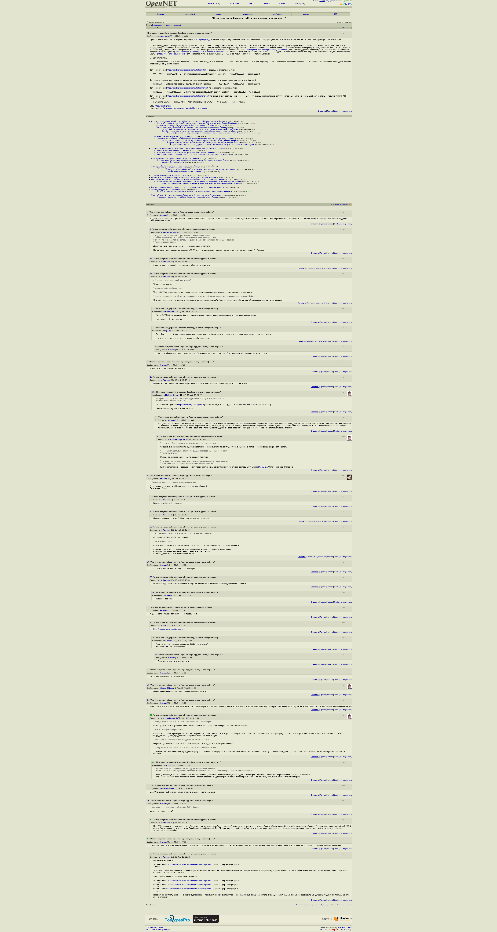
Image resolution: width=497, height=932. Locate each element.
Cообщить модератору (343, 111)
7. (148, 362)
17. (151, 377)
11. (148, 607)
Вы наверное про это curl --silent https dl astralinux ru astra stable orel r (183, 197)
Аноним (222, 121)
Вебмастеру (346, 930)
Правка (330, 111)
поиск (218, 14)
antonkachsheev (215, 187)
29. (148, 801)
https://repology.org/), (202, 39)
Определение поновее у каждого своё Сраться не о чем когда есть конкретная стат (189, 154)
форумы (160, 14)
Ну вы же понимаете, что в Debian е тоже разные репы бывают (181, 152)
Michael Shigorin (231, 141)
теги (302, 3)
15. (148, 670)
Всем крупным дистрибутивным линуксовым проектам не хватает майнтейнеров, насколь (191, 181)
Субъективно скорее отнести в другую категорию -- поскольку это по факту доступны (206, 144)
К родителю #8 (320, 521)
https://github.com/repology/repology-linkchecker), (268, 50)
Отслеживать (347, 28)
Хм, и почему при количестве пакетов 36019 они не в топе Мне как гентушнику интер (195, 170)
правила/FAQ (189, 14)
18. (151, 274)
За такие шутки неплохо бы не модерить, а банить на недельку (181, 125)
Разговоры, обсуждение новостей (166, 25)
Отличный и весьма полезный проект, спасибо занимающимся (176, 178)
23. (158, 436)
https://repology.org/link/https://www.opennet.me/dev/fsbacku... (202, 52)
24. (153, 592)
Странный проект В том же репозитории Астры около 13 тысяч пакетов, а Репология (184, 195)
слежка (306, 14)
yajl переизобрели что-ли (161, 189)
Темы (333, 904)
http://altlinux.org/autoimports (190, 405)
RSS (335, 14)
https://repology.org (163, 106)
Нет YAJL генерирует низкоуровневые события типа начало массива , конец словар (189, 191)
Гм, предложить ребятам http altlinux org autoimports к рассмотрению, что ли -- (192, 141)
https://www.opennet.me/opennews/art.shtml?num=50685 (182, 108)
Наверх (330, 224)
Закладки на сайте (154, 927)
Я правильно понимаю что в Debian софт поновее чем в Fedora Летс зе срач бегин (184, 148)
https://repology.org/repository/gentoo (169, 629)
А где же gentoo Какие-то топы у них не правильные (172, 166)
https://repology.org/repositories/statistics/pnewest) (188, 96)
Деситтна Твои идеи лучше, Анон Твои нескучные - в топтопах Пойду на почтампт (188, 123)
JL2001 (236, 183)
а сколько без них (169, 162)
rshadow (221, 148)
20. (151, 527)
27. (148, 785)
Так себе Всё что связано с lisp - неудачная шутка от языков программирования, (193, 129)
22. (151, 577)
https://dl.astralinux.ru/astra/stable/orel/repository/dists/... (189, 864)
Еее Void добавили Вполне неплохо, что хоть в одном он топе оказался (179, 187)
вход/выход (277, 14)
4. (151, 229)
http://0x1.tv (263, 467)
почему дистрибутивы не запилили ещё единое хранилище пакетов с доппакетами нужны (197, 183)
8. (148, 475)
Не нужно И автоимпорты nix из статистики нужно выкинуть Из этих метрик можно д (200, 143)
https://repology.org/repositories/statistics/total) (186, 70)
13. (151, 259)
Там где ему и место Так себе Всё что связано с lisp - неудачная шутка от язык (187, 127)
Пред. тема (340, 904)
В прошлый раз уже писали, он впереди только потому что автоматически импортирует (190, 139)
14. (151, 622)
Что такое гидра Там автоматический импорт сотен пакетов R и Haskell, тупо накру (189, 160)
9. (151, 497)
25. (148, 700)
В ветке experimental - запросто (169, 150)
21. (156, 417)
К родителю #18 (319, 341)
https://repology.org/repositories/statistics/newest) (188, 88)
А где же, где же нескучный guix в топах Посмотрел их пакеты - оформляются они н (184, 121)
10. (148, 562)
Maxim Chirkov (345, 927)
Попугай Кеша (232, 129)
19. (153, 392)
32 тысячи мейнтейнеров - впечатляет (166, 176)
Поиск (297, 3)
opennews (164, 36)
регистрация (334, 1)
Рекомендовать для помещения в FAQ (308, 904)
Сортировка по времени (340, 204)
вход (327, 1)
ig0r (186, 168)
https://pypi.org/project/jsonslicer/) (172, 54)
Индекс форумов (326, 904)
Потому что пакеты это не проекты (181, 172)
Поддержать (334, 930)
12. (151, 512)
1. (148, 212)
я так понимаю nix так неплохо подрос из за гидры (171, 158)
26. (153, 638)
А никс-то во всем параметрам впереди (166, 137)
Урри (234, 131)
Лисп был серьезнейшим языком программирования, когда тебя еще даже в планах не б (196, 131)
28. (156, 655)
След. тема (348, 904)
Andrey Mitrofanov (229, 123)
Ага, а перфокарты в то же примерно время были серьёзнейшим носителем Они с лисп (201, 133)
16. (148, 685)
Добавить (323, 930)
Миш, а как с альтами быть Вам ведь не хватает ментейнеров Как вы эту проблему (184, 179)
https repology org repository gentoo (169, 168)
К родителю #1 (320, 268)
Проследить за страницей (158, 930)
